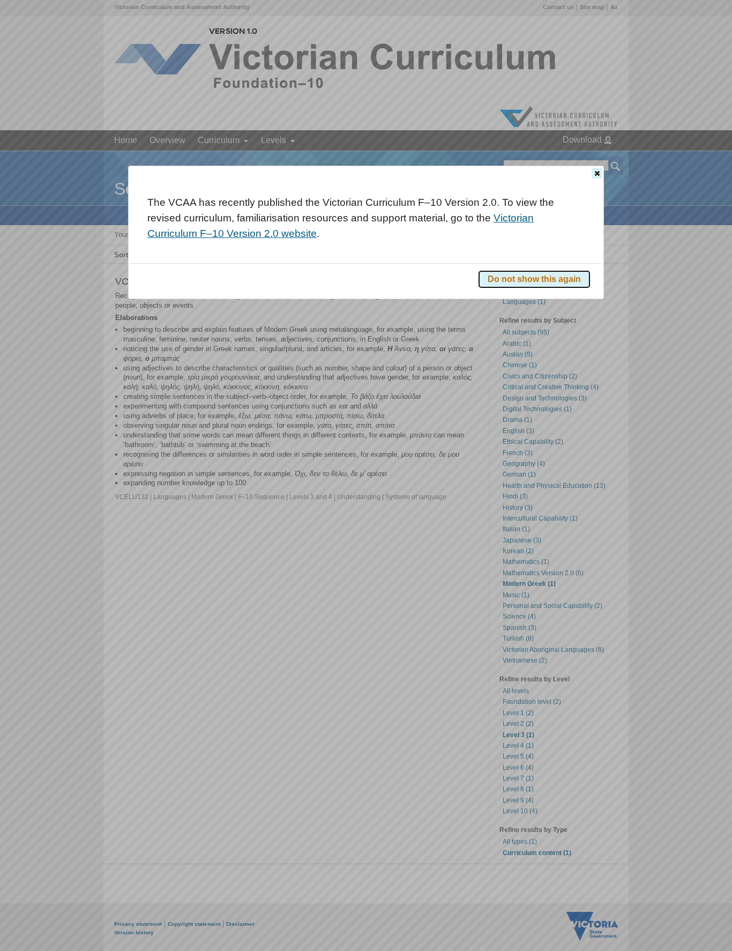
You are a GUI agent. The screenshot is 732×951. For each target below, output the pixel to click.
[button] (597, 173)
